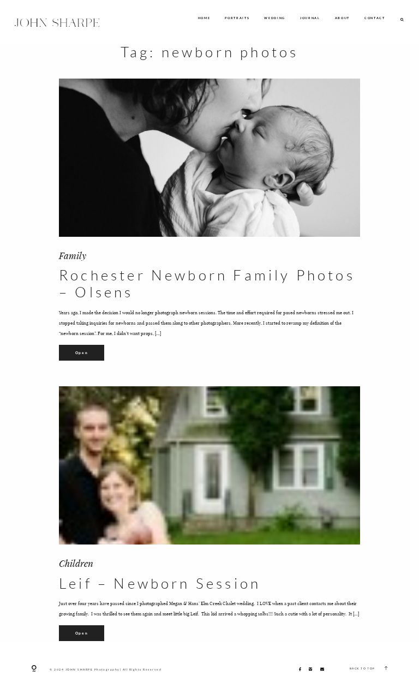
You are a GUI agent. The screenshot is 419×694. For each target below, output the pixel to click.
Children (76, 563)
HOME (204, 18)
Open (81, 352)
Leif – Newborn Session (160, 583)
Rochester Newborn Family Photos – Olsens (207, 284)
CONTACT (374, 18)
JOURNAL (310, 18)
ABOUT (342, 18)
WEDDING (274, 18)
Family (72, 255)
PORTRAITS (237, 18)
